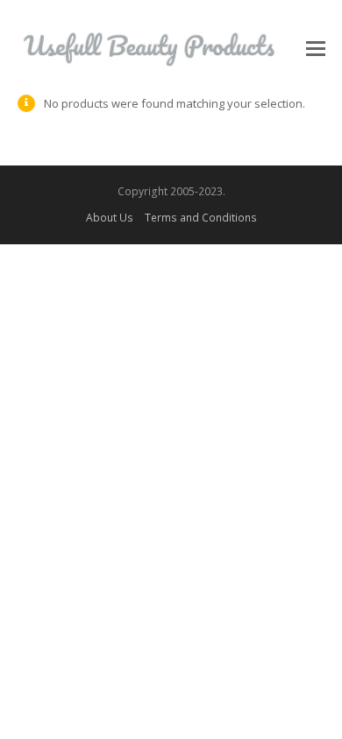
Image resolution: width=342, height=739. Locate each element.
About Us (109, 217)
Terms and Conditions (201, 217)
